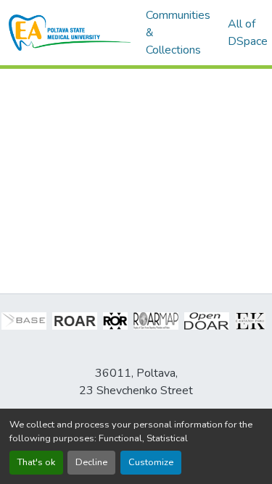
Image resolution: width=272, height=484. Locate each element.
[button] (70, 32)
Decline (91, 462)
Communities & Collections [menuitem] (178, 32)
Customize (150, 462)
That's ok (36, 462)
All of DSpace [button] (248, 32)
